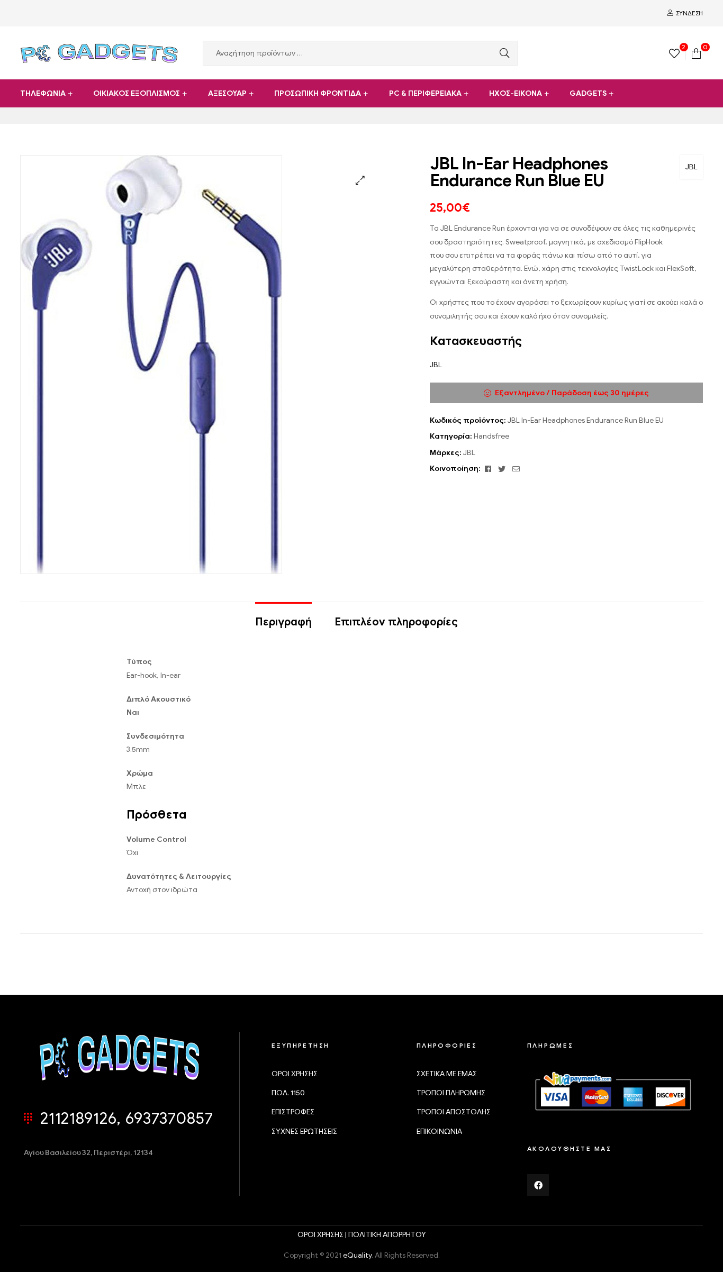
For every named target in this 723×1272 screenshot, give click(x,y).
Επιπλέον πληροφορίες (396, 622)
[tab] (283, 617)
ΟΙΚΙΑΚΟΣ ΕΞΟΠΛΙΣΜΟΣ (136, 93)
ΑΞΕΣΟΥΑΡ (227, 93)
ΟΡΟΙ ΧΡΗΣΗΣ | (322, 1234)
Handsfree (491, 436)
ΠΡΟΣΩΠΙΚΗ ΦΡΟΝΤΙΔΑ (317, 93)
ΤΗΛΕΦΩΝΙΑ (43, 93)
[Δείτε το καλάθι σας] (696, 52)
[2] (674, 52)
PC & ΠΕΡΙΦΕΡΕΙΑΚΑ (425, 93)
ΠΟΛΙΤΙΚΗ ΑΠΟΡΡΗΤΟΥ (387, 1234)
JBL (691, 166)
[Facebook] (538, 1185)
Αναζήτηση (502, 53)
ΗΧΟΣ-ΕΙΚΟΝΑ (515, 93)
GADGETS (588, 93)
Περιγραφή (283, 622)
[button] (360, 180)
